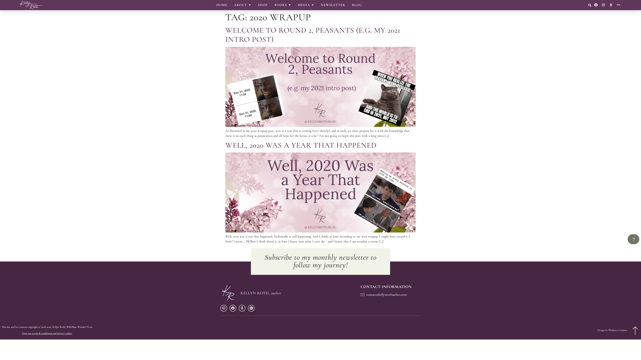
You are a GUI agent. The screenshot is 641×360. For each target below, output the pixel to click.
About (240, 5)
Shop (263, 5)
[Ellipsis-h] (618, 5)
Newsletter (333, 5)
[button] (590, 5)
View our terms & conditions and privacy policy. (47, 333)
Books (280, 5)
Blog (357, 5)
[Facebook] (596, 5)
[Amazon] (611, 5)
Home (221, 5)
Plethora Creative (617, 330)
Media (304, 5)
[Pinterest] (251, 308)
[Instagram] (603, 5)
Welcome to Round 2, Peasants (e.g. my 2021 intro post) (312, 35)
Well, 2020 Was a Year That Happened (301, 145)
